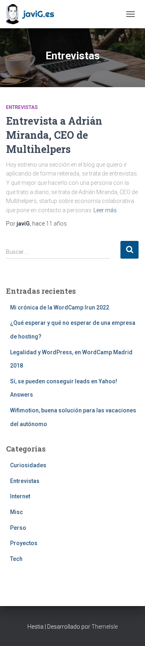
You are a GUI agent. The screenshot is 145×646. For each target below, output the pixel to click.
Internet (20, 496)
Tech (16, 559)
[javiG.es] (33, 14)
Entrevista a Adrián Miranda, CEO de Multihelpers (54, 135)
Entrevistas (22, 107)
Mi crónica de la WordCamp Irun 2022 (59, 307)
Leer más (105, 210)
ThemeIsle (104, 626)
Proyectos (23, 543)
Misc (16, 512)
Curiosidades (28, 465)
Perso (18, 528)
